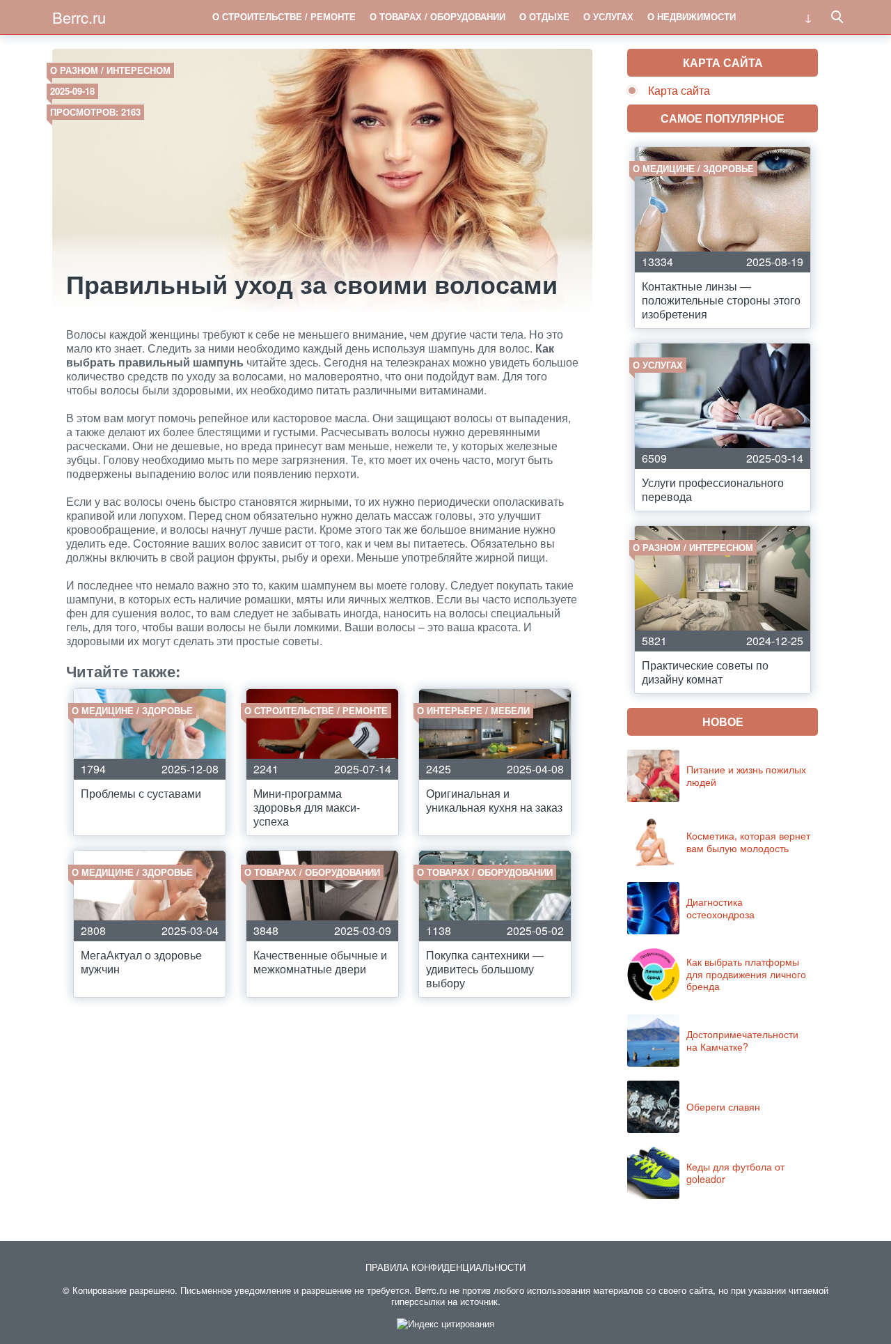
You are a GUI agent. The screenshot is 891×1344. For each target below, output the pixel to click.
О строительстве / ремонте (284, 16)
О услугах (608, 16)
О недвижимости (691, 16)
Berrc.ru (79, 17)
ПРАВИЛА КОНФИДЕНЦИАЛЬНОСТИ (445, 1267)
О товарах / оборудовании (437, 16)
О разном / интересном (110, 70)
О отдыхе (544, 16)
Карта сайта (679, 90)
